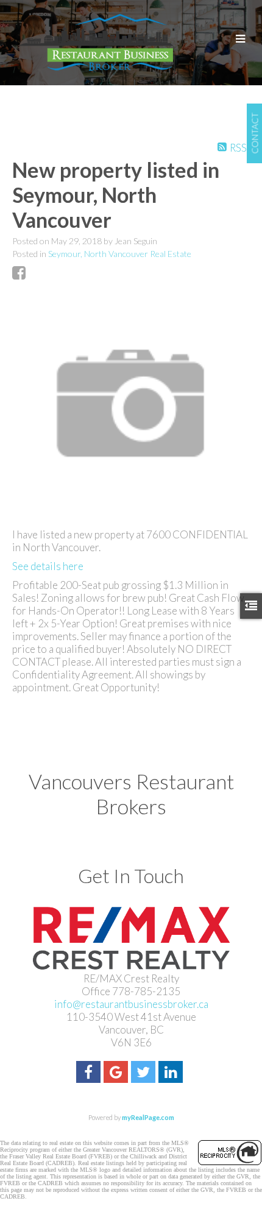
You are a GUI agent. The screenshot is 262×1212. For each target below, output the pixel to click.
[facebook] (90, 1073)
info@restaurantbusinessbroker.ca (131, 1004)
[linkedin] (172, 1073)
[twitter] (144, 1073)
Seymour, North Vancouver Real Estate (119, 253)
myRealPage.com (148, 1117)
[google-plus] (117, 1073)
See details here (47, 566)
